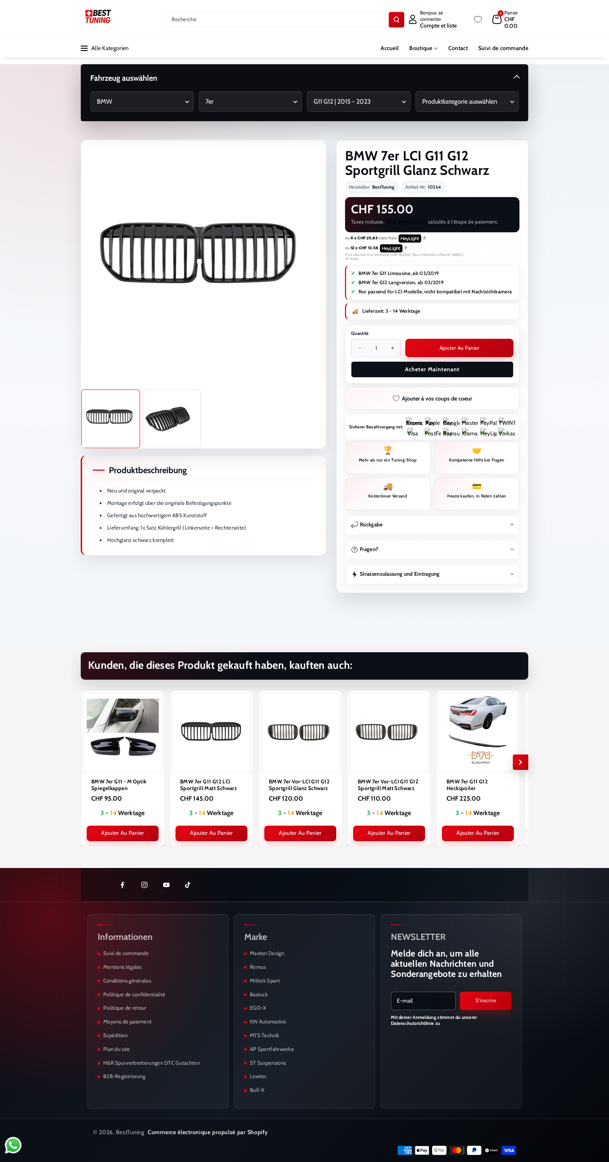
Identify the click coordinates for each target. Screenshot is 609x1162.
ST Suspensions (268, 1063)
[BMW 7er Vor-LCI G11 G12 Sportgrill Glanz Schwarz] (300, 732)
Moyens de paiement (127, 1022)
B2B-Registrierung (124, 1076)
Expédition (115, 1035)
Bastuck (259, 994)
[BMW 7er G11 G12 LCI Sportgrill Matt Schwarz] (211, 732)
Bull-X (257, 1090)
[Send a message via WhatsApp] (13, 1145)
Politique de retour (125, 1008)
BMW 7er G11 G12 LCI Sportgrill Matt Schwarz (208, 784)
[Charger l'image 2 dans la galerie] (172, 419)
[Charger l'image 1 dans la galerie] (110, 419)
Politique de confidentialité (134, 994)
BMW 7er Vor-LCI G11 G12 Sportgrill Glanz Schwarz (299, 784)
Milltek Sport (265, 981)
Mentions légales (122, 967)
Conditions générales (127, 981)
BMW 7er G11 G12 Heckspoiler (467, 784)
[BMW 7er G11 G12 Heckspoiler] (477, 732)
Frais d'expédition (406, 222)
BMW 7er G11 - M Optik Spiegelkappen (118, 784)
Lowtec (258, 1076)
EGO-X (258, 1008)
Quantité (360, 333)
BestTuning (130, 1132)
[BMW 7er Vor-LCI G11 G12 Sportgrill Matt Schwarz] (389, 732)
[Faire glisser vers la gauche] (88, 762)
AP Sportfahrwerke (272, 1049)
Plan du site (116, 1049)
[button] (510, 19)
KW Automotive (268, 1022)
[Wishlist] (478, 19)
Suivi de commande (126, 953)
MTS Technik (264, 1035)
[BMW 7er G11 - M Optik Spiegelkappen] (122, 732)
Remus (258, 967)
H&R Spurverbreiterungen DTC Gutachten (151, 1063)
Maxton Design (267, 953)
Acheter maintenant (432, 369)
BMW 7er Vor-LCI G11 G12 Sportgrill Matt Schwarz (388, 784)
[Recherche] (396, 19)
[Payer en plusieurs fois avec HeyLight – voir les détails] (424, 238)
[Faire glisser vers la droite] (520, 762)
